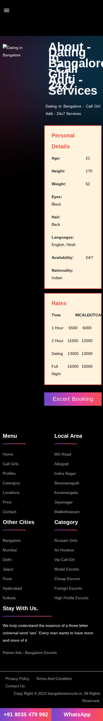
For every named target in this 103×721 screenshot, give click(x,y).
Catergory (11, 483)
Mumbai (10, 550)
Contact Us (15, 686)
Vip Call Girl (64, 559)
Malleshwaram (67, 511)
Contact (9, 511)
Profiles (9, 473)
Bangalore (12, 540)
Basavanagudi (66, 483)
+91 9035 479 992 (26, 714)
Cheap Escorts (67, 579)
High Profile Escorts (71, 598)
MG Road (62, 454)
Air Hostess (64, 550)
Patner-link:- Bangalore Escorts (30, 652)
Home (8, 454)
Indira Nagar (65, 473)
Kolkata (9, 598)
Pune (7, 579)
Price (7, 502)
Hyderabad (12, 588)
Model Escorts (66, 569)
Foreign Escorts (68, 588)
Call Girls (10, 464)
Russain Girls (65, 540)
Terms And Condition (54, 678)
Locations (11, 492)
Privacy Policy (17, 678)
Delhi (7, 559)
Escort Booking (73, 399)
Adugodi (61, 464)
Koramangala (66, 492)
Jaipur (8, 569)
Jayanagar (63, 502)
